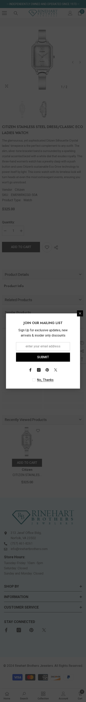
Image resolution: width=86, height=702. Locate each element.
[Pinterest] (47, 370)
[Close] (80, 313)
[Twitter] (55, 370)
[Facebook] (30, 370)
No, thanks (45, 380)
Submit (43, 357)
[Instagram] (39, 370)
